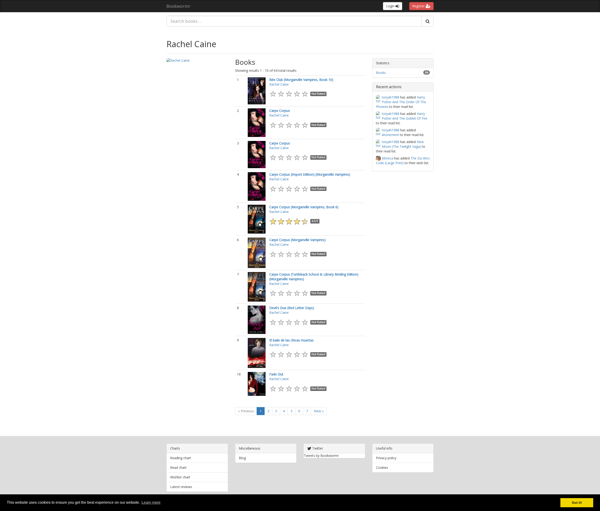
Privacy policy (386, 458)
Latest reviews (181, 487)
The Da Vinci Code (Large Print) (403, 160)
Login (390, 6)
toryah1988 (390, 97)
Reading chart (180, 458)
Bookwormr (178, 6)
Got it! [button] (577, 502)
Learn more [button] (151, 502)
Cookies (382, 467)
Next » (319, 411)
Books (381, 72)
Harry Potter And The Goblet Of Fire (404, 116)
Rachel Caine (191, 44)
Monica (387, 158)
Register (419, 6)
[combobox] (294, 21)
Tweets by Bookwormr (321, 455)
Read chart (178, 467)
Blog (242, 458)
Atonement (390, 134)
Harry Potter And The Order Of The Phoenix (401, 102)
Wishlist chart (180, 477)
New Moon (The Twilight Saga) (403, 144)
